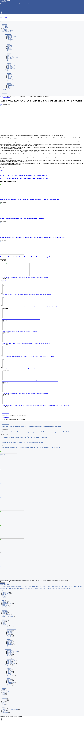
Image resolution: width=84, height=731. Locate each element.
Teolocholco (9, 71)
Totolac (8, 80)
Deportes (29, 586)
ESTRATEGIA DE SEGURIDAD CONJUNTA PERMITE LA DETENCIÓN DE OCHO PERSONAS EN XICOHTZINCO (26, 343)
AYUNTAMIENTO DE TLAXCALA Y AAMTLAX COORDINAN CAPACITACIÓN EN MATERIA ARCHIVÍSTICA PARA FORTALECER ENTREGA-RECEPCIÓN (35, 405)
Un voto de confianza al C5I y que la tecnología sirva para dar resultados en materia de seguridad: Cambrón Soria (29, 307)
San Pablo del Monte (11, 65)
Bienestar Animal (5, 592)
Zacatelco (9, 86)
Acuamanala (9, 35)
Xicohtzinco (9, 84)
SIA (3, 702)
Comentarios (4, 282)
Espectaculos (5, 612)
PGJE (6, 699)
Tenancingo (9, 70)
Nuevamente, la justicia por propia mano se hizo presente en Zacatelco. (19, 331)
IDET (3, 621)
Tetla (8, 75)
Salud (24, 588)
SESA (6, 695)
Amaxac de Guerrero (11, 36)
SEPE (3, 701)
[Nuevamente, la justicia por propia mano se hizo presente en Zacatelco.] (9, 329)
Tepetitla (9, 73)
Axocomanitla (10, 39)
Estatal (5, 97)
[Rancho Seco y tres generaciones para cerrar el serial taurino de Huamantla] (12, 216)
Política (20, 588)
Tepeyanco (9, 74)
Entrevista (7, 691)
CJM (3, 600)
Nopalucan (9, 60)
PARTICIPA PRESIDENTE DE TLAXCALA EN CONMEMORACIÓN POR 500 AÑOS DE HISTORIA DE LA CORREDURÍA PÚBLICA (28, 3)
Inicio (1, 96)
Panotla (8, 61)
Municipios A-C (8, 34)
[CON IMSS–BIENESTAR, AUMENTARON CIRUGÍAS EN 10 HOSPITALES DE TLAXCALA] (9, 317)
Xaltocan (9, 83)
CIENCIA (4, 93)
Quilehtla (9, 64)
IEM (3, 622)
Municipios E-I (8, 47)
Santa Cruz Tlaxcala (11, 68)
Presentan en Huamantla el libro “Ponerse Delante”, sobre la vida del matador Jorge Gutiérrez (27, 257)
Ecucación (4, 610)
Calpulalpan (9, 41)
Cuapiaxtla (9, 45)
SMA (3, 703)
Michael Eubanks (5, 413)
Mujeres (4, 624)
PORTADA (4, 24)
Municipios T (7, 69)
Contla (8, 44)
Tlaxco (8, 676)
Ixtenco (8, 54)
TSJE (3, 28)
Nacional (4, 688)
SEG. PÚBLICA (5, 92)
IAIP (3, 619)
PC (3, 689)
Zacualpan (9, 88)
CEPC (3, 596)
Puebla (3, 693)
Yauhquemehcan (10, 85)
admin (1, 104)
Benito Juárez (10, 635)
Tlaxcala (4, 708)
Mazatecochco (10, 56)
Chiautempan (10, 43)
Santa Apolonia (10, 67)
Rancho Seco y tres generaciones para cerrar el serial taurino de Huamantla (22, 218)
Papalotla (9, 63)
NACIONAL (5, 90)
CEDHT (4, 89)
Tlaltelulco (9, 78)
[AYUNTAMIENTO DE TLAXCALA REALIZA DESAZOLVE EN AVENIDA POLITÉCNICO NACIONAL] (12, 551)
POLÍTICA (4, 29)
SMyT (3, 704)
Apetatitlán (9, 37)
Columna (4, 602)
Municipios (6, 588)
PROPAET (4, 692)
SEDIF (3, 697)
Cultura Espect (5, 605)
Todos (6, 26)
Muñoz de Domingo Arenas (12, 57)
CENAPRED (5, 595)
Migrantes (4, 623)
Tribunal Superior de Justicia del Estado (10, 709)
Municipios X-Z (8, 82)
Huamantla (9, 50)
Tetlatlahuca (9, 77)
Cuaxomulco (9, 46)
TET (3, 705)
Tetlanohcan (9, 76)
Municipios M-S (8, 55)
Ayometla (9, 40)
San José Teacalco (10, 659)
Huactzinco (9, 49)
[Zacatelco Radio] (3, 17)
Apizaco (9, 38)
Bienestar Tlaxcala (6, 593)
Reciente (4, 281)
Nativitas (9, 59)
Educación (4, 611)
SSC (6, 700)
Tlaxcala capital (10, 79)
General (4, 96)
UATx (3, 711)
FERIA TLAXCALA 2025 (7, 616)
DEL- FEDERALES (6, 31)
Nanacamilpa (9, 58)
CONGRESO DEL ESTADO (8, 30)
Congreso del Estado (16, 586)
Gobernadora (7, 27)
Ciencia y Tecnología (6, 598)
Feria (3, 615)
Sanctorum (9, 66)
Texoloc (9, 673)
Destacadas (2, 97)
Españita (9, 48)
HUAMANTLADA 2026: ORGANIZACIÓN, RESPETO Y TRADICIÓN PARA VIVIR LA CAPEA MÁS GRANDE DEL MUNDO (30, 199)
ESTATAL (4, 25)
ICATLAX (4, 620)
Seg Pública (38, 588)
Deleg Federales (5, 606)
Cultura (3, 604)
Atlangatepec (9, 632)
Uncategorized (54, 588)
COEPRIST (4, 601)
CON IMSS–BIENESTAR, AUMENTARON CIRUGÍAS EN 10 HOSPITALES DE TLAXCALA (21, 319)
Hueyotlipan (9, 51)
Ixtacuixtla (9, 53)
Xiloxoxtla (9, 87)
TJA (3, 707)
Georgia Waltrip (5, 408)
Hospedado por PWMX (17, 716)
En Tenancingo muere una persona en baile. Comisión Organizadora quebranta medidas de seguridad (26, 294)
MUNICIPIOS (5, 32)
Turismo (4, 710)
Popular (3, 280)
